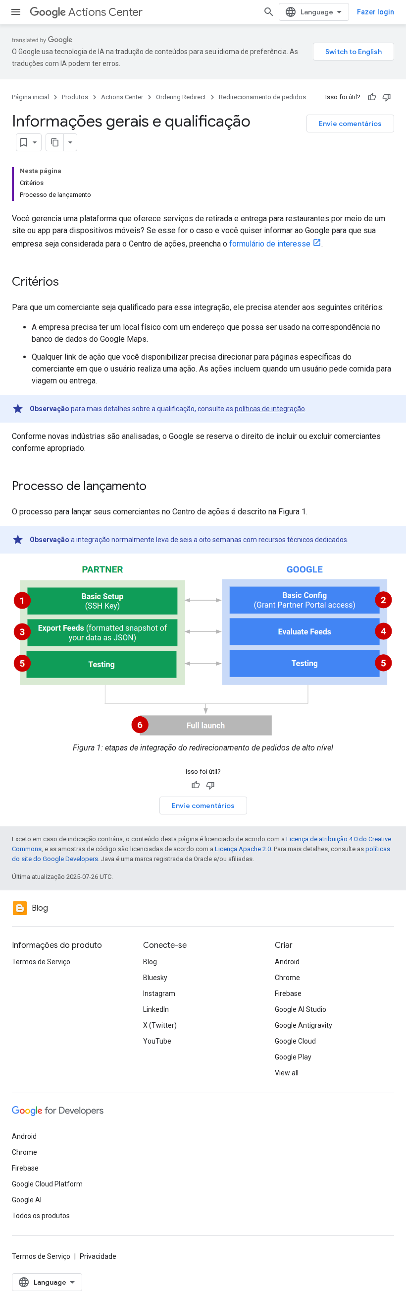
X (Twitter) (160, 1025)
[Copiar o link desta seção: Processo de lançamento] (156, 487)
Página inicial (30, 97)
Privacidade (98, 1256)
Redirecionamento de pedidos (262, 97)
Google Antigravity (303, 1025)
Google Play (293, 1057)
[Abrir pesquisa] (269, 12)
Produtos (75, 97)
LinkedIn (156, 1009)
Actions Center (105, 12)
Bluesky (155, 978)
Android (287, 962)
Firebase (288, 993)
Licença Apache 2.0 (243, 849)
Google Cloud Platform (47, 1184)
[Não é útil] (386, 97)
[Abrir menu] (16, 12)
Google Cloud (295, 1041)
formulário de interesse (269, 243)
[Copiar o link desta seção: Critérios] (69, 283)
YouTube (157, 1041)
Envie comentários (350, 123)
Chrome (287, 978)
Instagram (159, 993)
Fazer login (375, 12)
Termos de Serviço (41, 962)
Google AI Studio (300, 1009)
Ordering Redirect (181, 97)
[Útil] (371, 97)
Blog (150, 962)
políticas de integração (270, 409)
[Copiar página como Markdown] (55, 142)
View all (287, 1073)
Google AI (27, 1200)
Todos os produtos (41, 1216)
